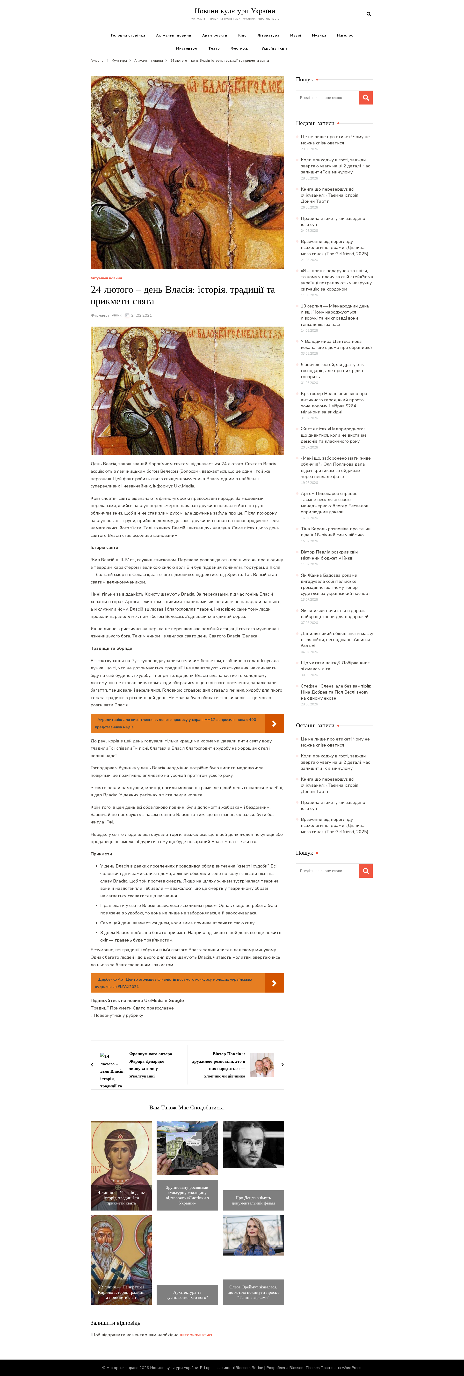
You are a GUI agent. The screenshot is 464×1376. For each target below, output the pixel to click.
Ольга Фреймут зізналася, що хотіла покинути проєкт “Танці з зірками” (253, 1292)
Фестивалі (241, 48)
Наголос (345, 35)
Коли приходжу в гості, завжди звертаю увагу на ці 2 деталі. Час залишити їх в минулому (335, 166)
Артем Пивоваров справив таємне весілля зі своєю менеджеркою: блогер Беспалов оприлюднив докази (334, 503)
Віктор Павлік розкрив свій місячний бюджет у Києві (329, 555)
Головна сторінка (128, 35)
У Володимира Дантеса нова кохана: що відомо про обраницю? (336, 344)
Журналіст (100, 315)
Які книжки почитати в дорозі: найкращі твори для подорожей (335, 614)
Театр (214, 48)
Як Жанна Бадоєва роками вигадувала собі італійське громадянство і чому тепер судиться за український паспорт (335, 584)
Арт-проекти (214, 35)
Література (268, 35)
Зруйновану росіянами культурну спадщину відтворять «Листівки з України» (187, 1195)
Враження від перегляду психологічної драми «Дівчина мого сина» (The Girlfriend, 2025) (334, 247)
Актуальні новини (173, 35)
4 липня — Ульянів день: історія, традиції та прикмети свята (121, 1198)
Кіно (242, 35)
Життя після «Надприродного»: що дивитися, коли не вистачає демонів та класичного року (334, 435)
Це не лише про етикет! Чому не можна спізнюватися (335, 140)
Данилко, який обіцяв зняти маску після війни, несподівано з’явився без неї (337, 640)
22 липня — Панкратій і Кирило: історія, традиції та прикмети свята (121, 1292)
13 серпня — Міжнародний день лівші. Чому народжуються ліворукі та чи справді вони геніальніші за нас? (335, 315)
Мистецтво (186, 48)
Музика (319, 35)
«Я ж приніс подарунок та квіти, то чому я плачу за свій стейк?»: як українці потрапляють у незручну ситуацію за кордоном (337, 280)
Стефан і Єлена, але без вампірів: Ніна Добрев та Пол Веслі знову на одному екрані (336, 692)
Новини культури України (235, 10)
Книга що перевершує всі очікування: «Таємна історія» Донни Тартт (331, 195)
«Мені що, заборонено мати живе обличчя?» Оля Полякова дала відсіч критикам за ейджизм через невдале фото (336, 467)
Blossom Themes (304, 1367)
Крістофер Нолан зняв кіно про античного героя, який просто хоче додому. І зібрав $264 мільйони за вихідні (334, 403)
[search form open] (368, 14)
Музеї (295, 35)
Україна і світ (275, 48)
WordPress (351, 1367)
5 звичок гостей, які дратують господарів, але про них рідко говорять (332, 371)
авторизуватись (196, 1335)
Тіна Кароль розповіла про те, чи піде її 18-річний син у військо (336, 532)
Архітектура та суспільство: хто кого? (187, 1295)
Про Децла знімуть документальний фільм (253, 1200)
